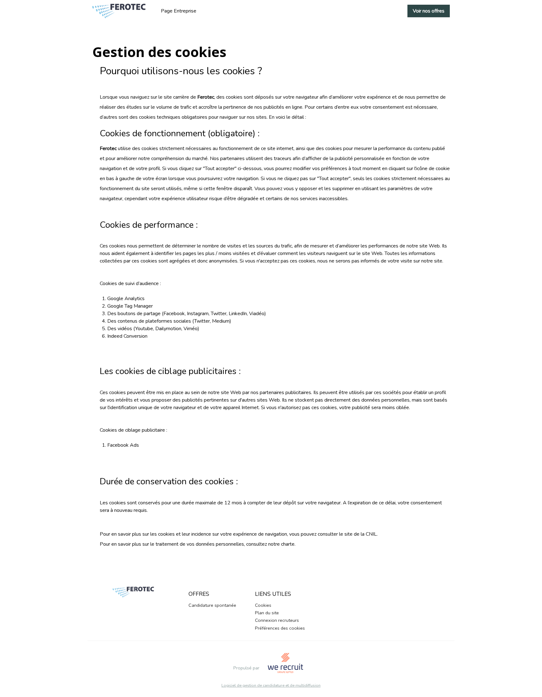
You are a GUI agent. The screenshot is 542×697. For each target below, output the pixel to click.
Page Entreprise (178, 11)
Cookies (263, 605)
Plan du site (267, 613)
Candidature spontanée (212, 605)
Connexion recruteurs (277, 620)
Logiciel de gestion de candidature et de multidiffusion (271, 686)
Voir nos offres (428, 11)
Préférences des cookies (280, 628)
